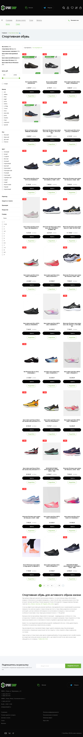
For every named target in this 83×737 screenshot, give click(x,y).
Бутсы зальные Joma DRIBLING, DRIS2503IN (31, 130)
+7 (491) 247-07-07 (5, 701)
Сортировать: (28, 47)
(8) (11, 58)
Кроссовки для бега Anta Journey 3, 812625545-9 (72, 130)
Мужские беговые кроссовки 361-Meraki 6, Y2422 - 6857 (72, 179)
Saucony (38, 604)
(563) (9, 60)
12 (57, 171)
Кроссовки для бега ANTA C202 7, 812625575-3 (72, 420)
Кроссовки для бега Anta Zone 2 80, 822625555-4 (31, 227)
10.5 (52, 171)
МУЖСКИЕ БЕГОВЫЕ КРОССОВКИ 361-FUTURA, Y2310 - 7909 (51, 469)
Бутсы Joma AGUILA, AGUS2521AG (31, 82)
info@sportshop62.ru (6, 707)
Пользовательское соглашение (50, 715)
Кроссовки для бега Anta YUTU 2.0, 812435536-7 (31, 179)
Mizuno (33, 604)
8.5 (51, 75)
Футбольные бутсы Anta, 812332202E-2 (31, 372)
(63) (10, 63)
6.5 (47, 316)
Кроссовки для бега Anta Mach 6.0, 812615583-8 (51, 420)
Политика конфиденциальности (51, 712)
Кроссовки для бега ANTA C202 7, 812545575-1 (72, 372)
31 (59, 585)
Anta (52, 604)
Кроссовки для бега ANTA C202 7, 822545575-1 (52, 324)
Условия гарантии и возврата (8, 715)
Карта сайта (46, 720)
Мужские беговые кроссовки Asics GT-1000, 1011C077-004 (72, 227)
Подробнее (31, 96)
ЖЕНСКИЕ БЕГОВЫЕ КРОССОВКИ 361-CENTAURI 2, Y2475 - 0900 (72, 566)
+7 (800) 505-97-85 (43, 639)
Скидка (6, 83)
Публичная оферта (47, 717)
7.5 (67, 75)
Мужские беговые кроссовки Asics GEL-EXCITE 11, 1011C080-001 (72, 325)
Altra (49, 604)
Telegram (49, 7)
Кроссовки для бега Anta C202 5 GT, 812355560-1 (72, 517)
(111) (10, 54)
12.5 (76, 75)
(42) (9, 49)
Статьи (31, 20)
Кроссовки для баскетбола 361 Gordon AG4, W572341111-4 (31, 420)
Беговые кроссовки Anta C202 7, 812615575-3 (51, 372)
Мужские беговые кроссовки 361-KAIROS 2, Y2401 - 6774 (52, 179)
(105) (11, 51)
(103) (6, 46)
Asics (29, 604)
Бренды (8, 24)
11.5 (73, 171)
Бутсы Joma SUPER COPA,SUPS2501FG (51, 82)
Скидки (18, 24)
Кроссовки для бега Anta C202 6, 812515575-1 (51, 275)
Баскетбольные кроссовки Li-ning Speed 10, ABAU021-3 (31, 565)
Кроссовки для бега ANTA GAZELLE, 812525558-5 (31, 324)
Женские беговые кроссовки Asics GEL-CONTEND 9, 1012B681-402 (52, 228)
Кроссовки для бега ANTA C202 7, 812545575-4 (52, 517)
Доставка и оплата (21, 20)
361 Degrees (44, 604)
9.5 (73, 75)
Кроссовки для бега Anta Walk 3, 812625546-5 (72, 82)
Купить (32, 91)
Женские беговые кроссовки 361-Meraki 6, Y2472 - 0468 (31, 517)
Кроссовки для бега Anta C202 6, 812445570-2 (51, 565)
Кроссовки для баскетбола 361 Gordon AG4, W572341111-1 (31, 468)
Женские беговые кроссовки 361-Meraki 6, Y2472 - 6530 (72, 468)
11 (57, 123)
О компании (9, 20)
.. (55, 585)
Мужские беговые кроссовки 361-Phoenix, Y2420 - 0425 (72, 275)
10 (54, 123)
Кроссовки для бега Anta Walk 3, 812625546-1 (31, 275)
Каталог (30, 7)
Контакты (39, 20)
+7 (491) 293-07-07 (5, 694)
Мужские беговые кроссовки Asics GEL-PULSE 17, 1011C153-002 (52, 131)
